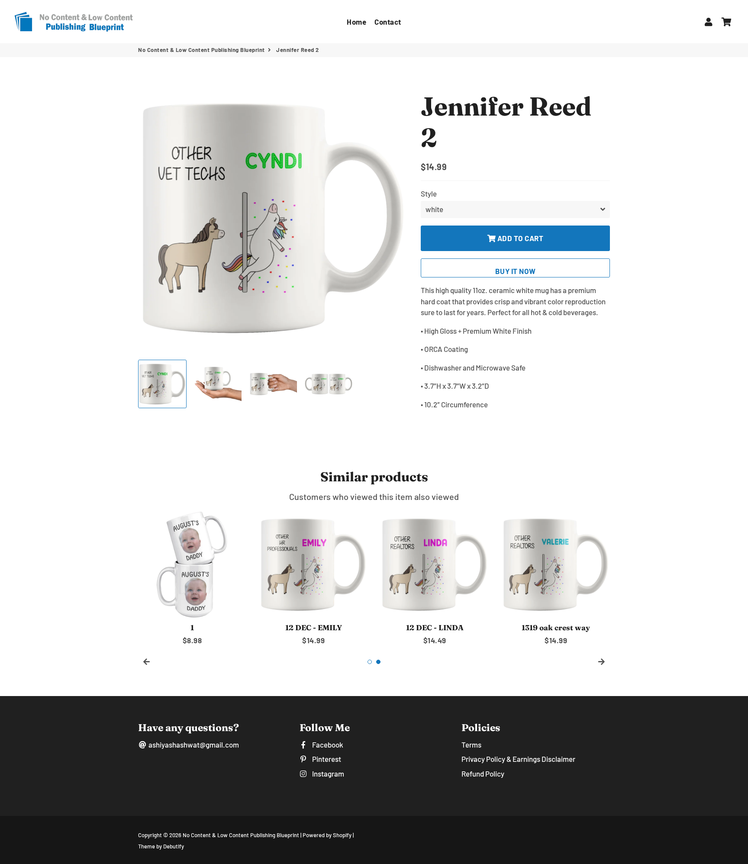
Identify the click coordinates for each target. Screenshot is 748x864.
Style (429, 193)
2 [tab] (378, 662)
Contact (387, 21)
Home (356, 21)
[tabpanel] (192, 578)
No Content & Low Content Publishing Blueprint (201, 49)
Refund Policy (482, 773)
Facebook (327, 744)
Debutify (173, 846)
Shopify (342, 835)
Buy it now (515, 271)
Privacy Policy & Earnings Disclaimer (518, 758)
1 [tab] (370, 662)
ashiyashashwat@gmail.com (193, 744)
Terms (471, 744)
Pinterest (326, 758)
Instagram (327, 773)
